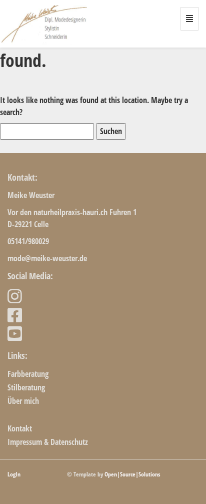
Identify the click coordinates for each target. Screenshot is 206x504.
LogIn (14, 474)
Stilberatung (26, 387)
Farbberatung (28, 373)
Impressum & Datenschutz (48, 441)
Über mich (23, 400)
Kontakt (20, 428)
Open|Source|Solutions (132, 474)
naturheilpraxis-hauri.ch (71, 212)
